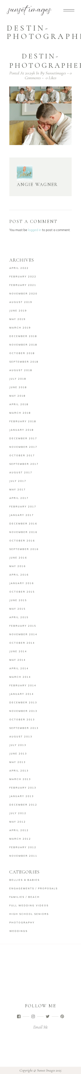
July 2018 (17, 378)
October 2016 (22, 540)
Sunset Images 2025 (49, 1070)
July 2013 (17, 745)
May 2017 (17, 489)
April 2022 (19, 268)
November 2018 (23, 344)
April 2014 (19, 668)
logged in (34, 230)
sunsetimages (55, 73)
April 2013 (19, 770)
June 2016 (18, 557)
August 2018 (20, 370)
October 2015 (22, 591)
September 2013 (24, 728)
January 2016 (21, 583)
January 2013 (21, 796)
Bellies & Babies (24, 879)
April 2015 (19, 617)
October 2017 (22, 455)
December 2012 (23, 804)
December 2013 (23, 702)
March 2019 (20, 327)
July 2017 (17, 481)
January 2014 (21, 694)
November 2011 (23, 855)
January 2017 (21, 515)
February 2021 (22, 285)
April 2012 (19, 830)
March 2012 (20, 838)
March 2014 (20, 676)
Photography (22, 922)
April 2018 (19, 404)
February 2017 (22, 506)
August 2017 (20, 472)
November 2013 (23, 711)
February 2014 (22, 685)
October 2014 (22, 642)
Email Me (40, 1027)
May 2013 (17, 762)
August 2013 (20, 736)
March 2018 (20, 412)
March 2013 (20, 779)
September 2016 (24, 549)
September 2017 (24, 464)
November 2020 (23, 293)
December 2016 (23, 523)
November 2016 (23, 532)
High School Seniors (29, 914)
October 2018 (22, 353)
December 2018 (23, 336)
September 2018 (24, 361)
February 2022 (22, 276)
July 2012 (17, 813)
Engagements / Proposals (33, 888)
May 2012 (17, 821)
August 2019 (20, 302)
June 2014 (18, 651)
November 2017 (23, 446)
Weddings (18, 931)
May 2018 (17, 395)
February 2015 (22, 625)
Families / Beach (24, 897)
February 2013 (22, 787)
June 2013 (18, 753)
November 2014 (23, 634)
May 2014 (17, 659)
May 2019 (17, 319)
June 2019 (18, 310)
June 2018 (18, 387)
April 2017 (19, 498)
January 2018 (21, 429)
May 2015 (17, 608)
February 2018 (22, 421)
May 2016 (17, 566)
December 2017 (23, 438)
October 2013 (22, 719)
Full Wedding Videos (29, 905)
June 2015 (18, 600)
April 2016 (19, 574)
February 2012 (22, 847)
